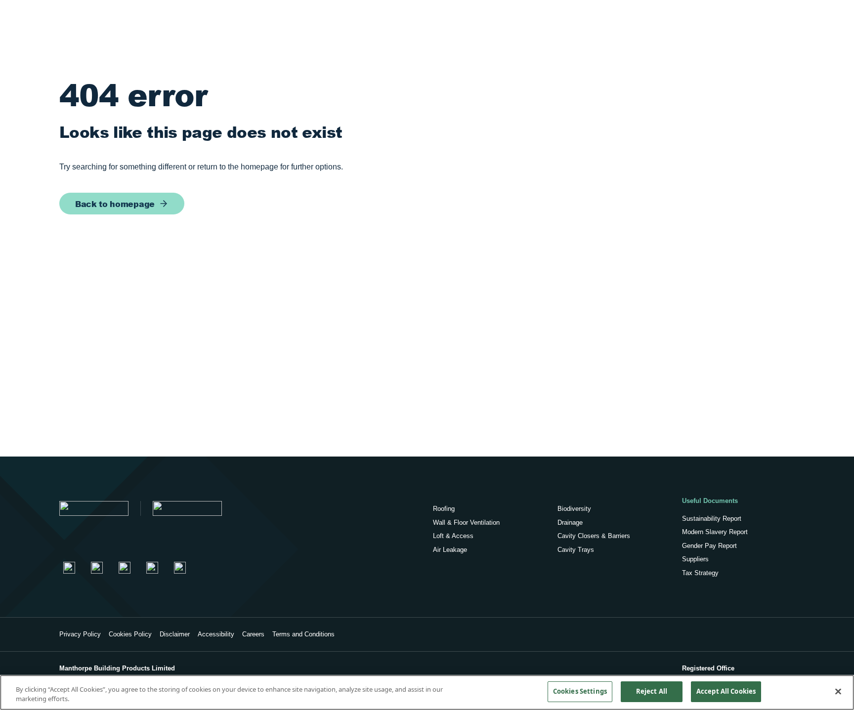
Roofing (444, 508)
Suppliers (695, 559)
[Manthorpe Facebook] (97, 568)
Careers (253, 634)
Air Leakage (450, 549)
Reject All (651, 691)
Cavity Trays (575, 549)
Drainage (570, 522)
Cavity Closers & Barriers (593, 536)
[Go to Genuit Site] (187, 508)
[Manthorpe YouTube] (152, 568)
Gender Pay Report (709, 545)
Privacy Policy (80, 634)
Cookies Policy (130, 634)
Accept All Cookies (726, 691)
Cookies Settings (580, 691)
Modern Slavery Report (715, 532)
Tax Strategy (700, 573)
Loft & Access (453, 536)
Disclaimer (175, 634)
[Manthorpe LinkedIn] (69, 568)
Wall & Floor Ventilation (466, 522)
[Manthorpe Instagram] (180, 568)
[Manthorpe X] (124, 568)
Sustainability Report (711, 518)
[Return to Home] (93, 508)
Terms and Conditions (303, 634)
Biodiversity (574, 508)
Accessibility (216, 634)
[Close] (838, 691)
